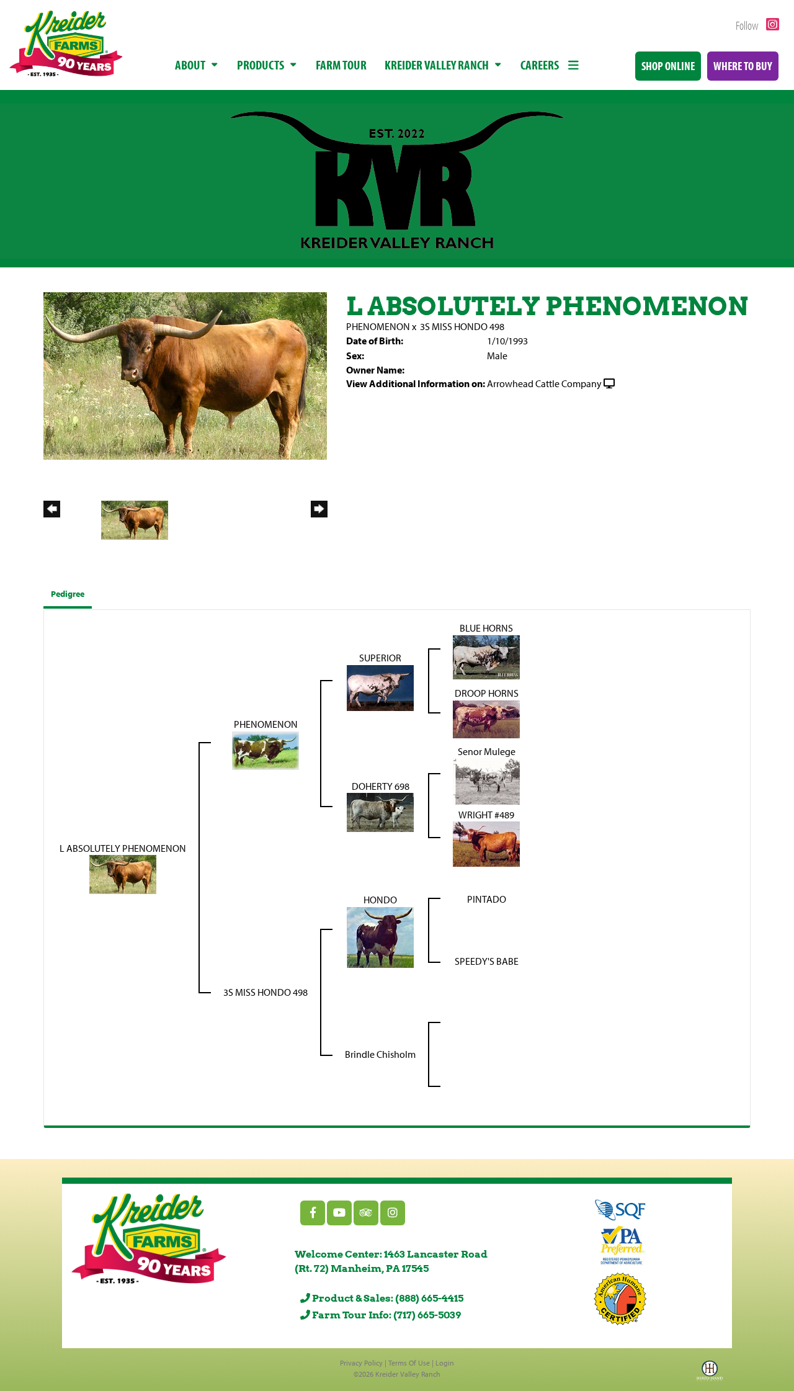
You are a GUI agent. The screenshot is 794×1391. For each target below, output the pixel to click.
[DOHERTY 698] (380, 811)
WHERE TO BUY (742, 65)
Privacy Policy (361, 1362)
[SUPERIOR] (380, 687)
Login (444, 1362)
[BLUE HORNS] (486, 656)
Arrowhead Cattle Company (544, 383)
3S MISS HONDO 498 (462, 326)
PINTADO (486, 899)
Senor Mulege (486, 751)
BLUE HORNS (486, 628)
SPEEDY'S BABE (487, 961)
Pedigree (67, 593)
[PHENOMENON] (265, 749)
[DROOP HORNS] (486, 718)
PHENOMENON (378, 326)
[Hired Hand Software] (710, 1374)
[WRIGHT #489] (486, 843)
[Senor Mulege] (486, 780)
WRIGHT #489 (486, 814)
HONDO (380, 899)
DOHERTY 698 (380, 786)
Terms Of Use (409, 1362)
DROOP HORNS (487, 693)
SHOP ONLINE (668, 65)
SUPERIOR (380, 657)
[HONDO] (380, 936)
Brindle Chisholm (380, 1054)
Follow (748, 25)
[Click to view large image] (185, 375)
